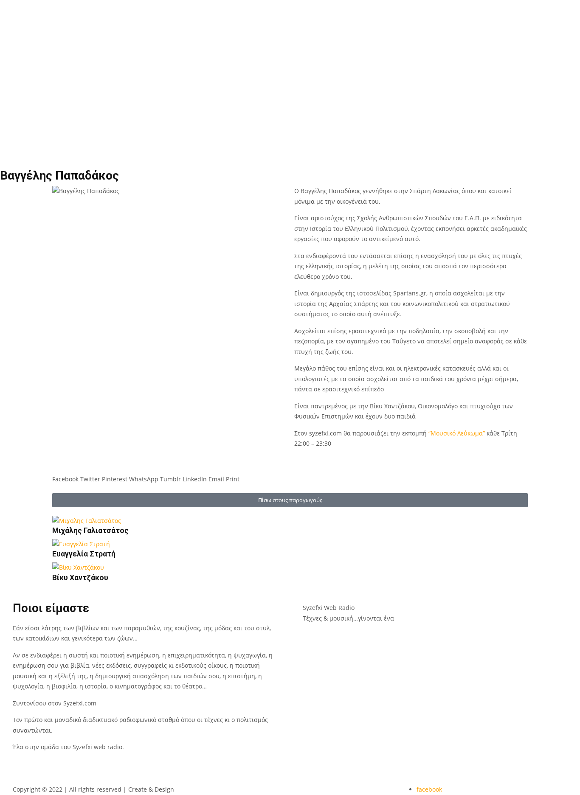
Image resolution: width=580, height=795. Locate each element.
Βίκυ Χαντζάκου (80, 577)
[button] (65, 474)
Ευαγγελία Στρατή (83, 554)
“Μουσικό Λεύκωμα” (457, 433)
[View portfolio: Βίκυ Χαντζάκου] (127, 567)
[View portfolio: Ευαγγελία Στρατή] (127, 544)
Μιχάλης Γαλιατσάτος (90, 530)
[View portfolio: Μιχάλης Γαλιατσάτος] (127, 521)
